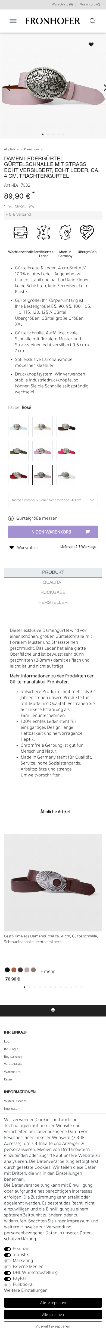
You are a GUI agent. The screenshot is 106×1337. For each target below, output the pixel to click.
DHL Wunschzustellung (35, 1273)
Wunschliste (88, 43)
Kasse (8, 1080)
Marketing (23, 1261)
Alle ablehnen (53, 1315)
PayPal (19, 1279)
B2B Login (11, 1049)
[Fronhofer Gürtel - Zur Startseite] (53, 24)
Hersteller (53, 603)
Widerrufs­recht (15, 1101)
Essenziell (22, 1249)
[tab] (53, 573)
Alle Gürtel (11, 150)
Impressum (12, 1109)
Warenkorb (12, 1072)
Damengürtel (33, 150)
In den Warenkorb (50, 532)
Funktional (23, 1285)
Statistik (21, 1255)
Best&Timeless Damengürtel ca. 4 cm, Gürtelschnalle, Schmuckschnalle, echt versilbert (51, 940)
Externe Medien (28, 1267)
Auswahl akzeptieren (53, 1327)
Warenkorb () (90, 5)
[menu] (13, 21)
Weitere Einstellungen (26, 1291)
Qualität (53, 583)
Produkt (53, 573)
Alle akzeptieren (53, 1303)
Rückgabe (53, 593)
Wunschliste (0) (62, 5)
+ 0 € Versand (18, 215)
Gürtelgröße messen (36, 518)
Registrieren (13, 1057)
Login (8, 1042)
